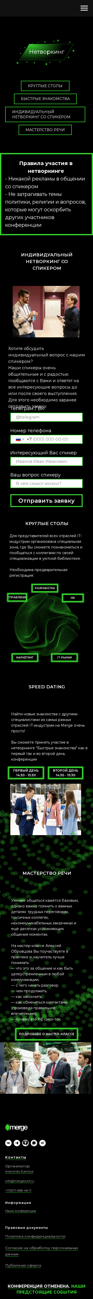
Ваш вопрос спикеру (35, 475)
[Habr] (34, 1143)
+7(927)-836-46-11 (18, 1190)
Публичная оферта (23, 1265)
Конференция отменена (38, 1286)
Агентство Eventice (19, 1171)
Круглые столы (45, 86)
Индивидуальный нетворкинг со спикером (41, 114)
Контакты (15, 1157)
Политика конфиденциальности (35, 1236)
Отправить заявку (46, 500)
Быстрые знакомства (45, 98)
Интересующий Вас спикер (43, 453)
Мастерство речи (45, 130)
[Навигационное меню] (84, 8)
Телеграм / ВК (27, 408)
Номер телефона (30, 431)
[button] (45, 588)
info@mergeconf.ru (19, 1181)
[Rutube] (42, 1143)
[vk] (8, 1143)
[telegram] (17, 1143)
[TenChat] (25, 1143)
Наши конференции (20, 1211)
